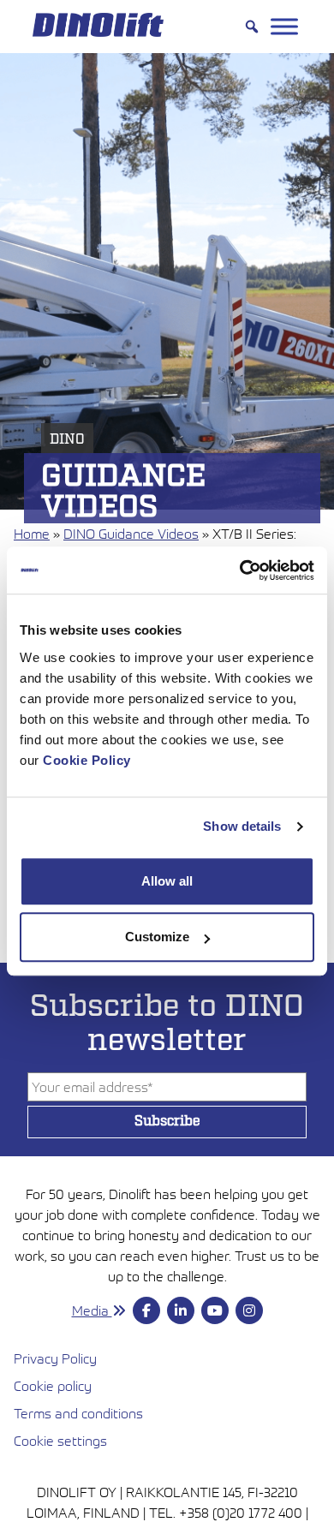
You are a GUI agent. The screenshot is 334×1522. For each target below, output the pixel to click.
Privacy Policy (55, 1358)
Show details (242, 826)
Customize (157, 936)
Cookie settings (60, 1440)
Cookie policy (53, 1385)
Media (92, 1310)
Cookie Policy (87, 760)
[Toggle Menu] (284, 26)
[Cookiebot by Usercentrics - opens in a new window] (240, 570)
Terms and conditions (156, 1413)
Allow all (167, 881)
